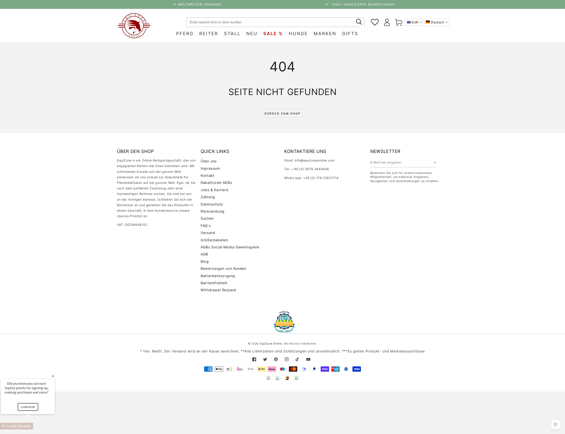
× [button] (53, 376)
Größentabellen (214, 240)
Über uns (209, 161)
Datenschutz (212, 204)
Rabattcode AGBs (216, 182)
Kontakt (207, 175)
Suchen (207, 218)
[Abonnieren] (435, 162)
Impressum (210, 168)
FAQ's (206, 225)
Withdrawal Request (218, 290)
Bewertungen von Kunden (223, 268)
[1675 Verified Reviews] (282, 329)
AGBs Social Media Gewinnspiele (230, 247)
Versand (208, 232)
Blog (205, 261)
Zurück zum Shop (282, 113)
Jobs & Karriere (214, 190)
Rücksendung (212, 211)
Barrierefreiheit (214, 283)
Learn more (28, 407)
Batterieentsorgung (218, 276)
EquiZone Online (271, 343)
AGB (204, 254)
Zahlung (208, 197)
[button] (437, 22)
